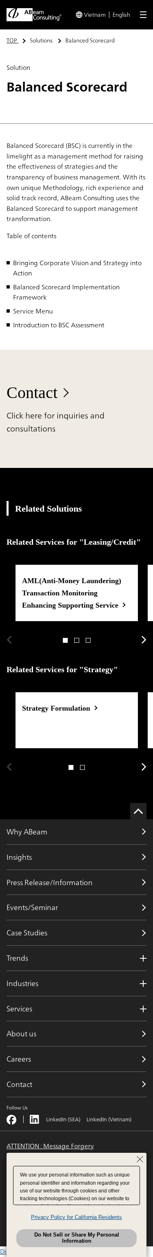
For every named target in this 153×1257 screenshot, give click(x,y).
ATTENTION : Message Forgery (50, 1146)
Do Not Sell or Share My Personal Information (76, 1238)
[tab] (65, 640)
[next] (144, 639)
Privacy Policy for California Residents (76, 1217)
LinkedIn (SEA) (63, 1119)
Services (19, 1008)
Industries (22, 983)
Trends (17, 957)
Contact (32, 392)
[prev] (9, 639)
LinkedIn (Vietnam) (108, 1119)
